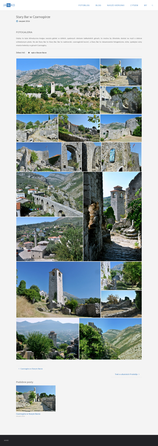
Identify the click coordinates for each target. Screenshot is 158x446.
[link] (152, 5)
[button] (58, 86)
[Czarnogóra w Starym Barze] (36, 398)
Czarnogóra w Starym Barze (28, 414)
